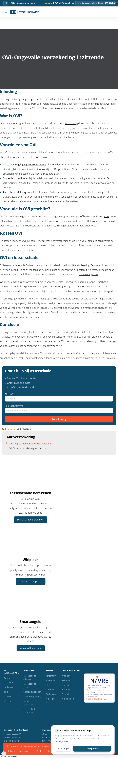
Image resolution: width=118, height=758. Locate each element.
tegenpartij (20, 303)
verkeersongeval (65, 281)
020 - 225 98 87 (49, 741)
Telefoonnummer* (15, 405)
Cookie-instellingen (8, 757)
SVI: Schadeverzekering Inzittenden (28, 448)
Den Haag (50, 689)
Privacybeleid (61, 741)
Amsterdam (51, 680)
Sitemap (7, 701)
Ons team (8, 682)
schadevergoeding (89, 274)
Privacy (11, 751)
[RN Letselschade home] (23, 11)
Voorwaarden (25, 751)
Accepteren (92, 748)
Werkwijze (8, 687)
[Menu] (5, 11)
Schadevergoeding (32, 696)
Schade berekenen (32, 692)
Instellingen (63, 748)
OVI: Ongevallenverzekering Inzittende (30, 443)
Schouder (66, 694)
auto (106, 216)
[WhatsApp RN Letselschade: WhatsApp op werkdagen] (5, 3)
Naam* (9, 394)
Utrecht (49, 685)
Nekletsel (66, 680)
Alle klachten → (69, 699)
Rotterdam (51, 676)
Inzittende (98, 103)
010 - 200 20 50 (11, 741)
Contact (7, 696)
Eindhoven (51, 694)
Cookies (40, 751)
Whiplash (66, 676)
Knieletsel (66, 689)
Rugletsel (66, 685)
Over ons (7, 678)
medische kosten (64, 196)
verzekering (71, 123)
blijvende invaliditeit (34, 164)
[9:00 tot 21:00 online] (3, 755)
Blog (5, 692)
